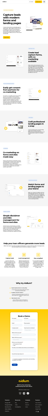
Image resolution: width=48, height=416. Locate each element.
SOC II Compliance (38, 404)
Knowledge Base (18, 406)
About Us (26, 402)
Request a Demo (38, 1)
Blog (16, 402)
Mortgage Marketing (8, 404)
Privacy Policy (37, 406)
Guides (16, 404)
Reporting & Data (8, 406)
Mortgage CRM (7, 402)
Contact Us (27, 404)
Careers (26, 406)
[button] (44, 1)
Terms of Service (38, 402)
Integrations (7, 411)
